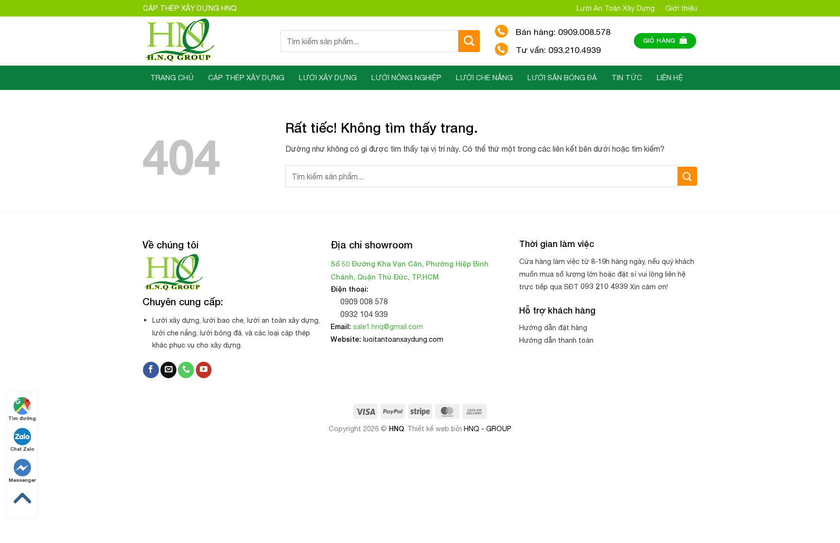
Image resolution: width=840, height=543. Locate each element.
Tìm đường (22, 418)
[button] (665, 41)
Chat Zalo (22, 449)
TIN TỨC (627, 77)
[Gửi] (469, 41)
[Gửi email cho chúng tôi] (168, 370)
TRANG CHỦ (171, 77)
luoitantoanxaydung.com (403, 339)
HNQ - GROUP (487, 428)
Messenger (22, 480)
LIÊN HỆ (670, 77)
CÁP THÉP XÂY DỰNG (246, 77)
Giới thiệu (681, 8)
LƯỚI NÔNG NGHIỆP (406, 77)
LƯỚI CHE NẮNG (484, 77)
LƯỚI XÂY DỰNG (328, 77)
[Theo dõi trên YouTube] (204, 370)
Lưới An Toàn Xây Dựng (616, 8)
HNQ (396, 428)
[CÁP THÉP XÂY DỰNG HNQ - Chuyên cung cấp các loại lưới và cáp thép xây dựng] (204, 41)
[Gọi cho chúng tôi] (186, 370)
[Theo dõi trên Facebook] (151, 370)
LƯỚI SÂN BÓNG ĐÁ (562, 77)
